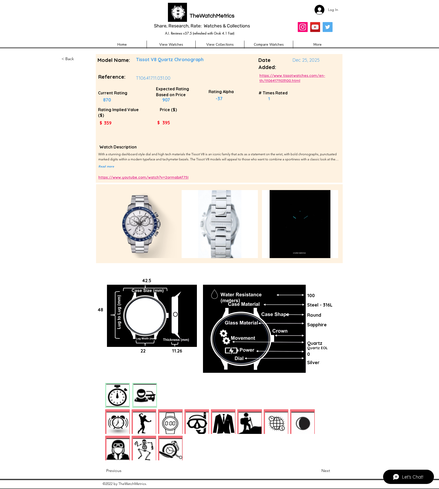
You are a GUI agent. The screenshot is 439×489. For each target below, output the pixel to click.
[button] (78, 59)
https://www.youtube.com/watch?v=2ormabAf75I (143, 177)
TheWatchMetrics (212, 16)
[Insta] (303, 27)
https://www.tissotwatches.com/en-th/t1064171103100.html (292, 78)
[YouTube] (315, 27)
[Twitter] (328, 27)
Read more (106, 166)
